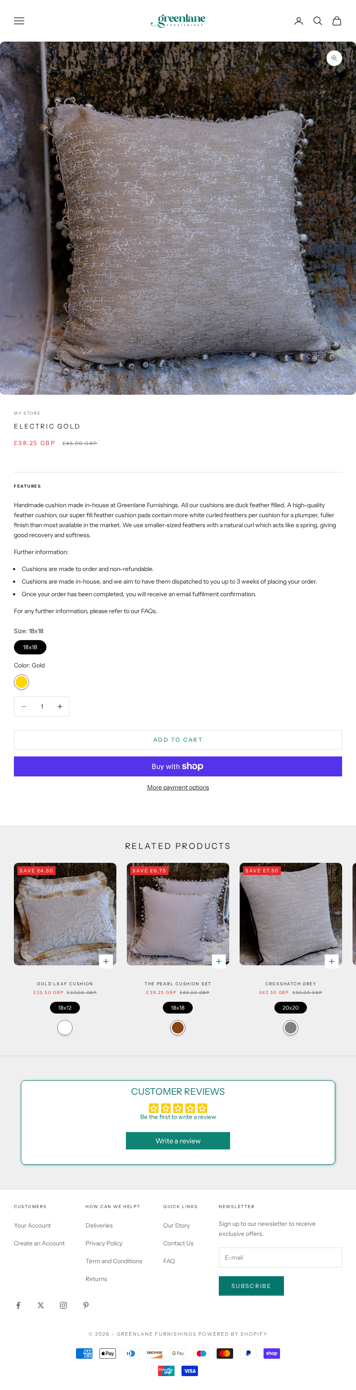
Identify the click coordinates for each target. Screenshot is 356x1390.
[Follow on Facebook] (18, 1305)
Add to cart (178, 739)
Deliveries (99, 1225)
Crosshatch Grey (290, 983)
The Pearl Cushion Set (178, 983)
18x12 (65, 1006)
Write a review (178, 1140)
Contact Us (178, 1243)
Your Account (32, 1225)
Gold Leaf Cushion (65, 983)
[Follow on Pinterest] (86, 1305)
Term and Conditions (114, 1261)
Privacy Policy (104, 1243)
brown (177, 1027)
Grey (290, 1027)
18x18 (30, 645)
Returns (96, 1279)
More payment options (178, 787)
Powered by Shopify (232, 1334)
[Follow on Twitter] (40, 1305)
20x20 (291, 1006)
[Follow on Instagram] (63, 1305)
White (65, 1027)
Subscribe (251, 1285)
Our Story (176, 1225)
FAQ (169, 1261)
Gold (21, 682)
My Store (27, 413)
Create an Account (39, 1243)
